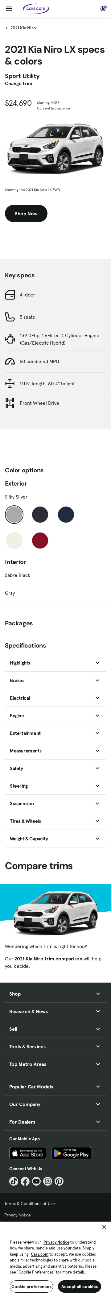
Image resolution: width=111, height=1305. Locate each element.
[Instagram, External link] (47, 1181)
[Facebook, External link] (25, 1181)
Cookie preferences (31, 1286)
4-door (27, 295)
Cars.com (39, 1254)
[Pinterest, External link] (59, 1181)
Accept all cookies (79, 1286)
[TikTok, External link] (13, 1181)
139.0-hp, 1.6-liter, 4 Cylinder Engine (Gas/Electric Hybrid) (59, 339)
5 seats (27, 317)
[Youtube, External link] (36, 1181)
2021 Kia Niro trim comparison (48, 958)
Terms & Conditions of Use (29, 1203)
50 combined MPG (39, 361)
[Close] (104, 1227)
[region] (55, 1263)
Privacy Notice (17, 1215)
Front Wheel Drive (39, 403)
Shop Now (26, 213)
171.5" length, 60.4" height (47, 383)
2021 (23, 28)
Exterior (16, 483)
